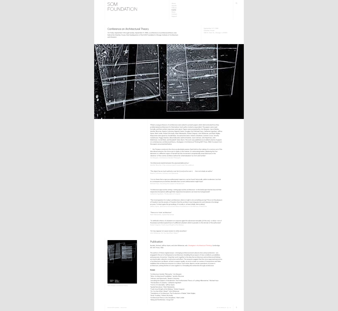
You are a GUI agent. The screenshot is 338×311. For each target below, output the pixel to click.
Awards (174, 5)
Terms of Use (123, 307)
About (174, 3)
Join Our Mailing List (221, 307)
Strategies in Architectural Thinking (200, 245)
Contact (174, 14)
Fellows (174, 8)
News (173, 12)
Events (174, 10)
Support (174, 16)
